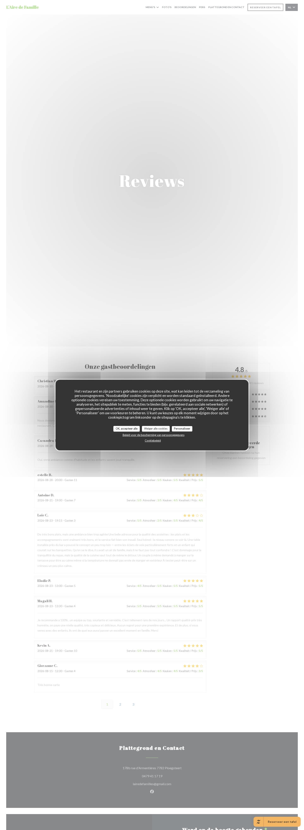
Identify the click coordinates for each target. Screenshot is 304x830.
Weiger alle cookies (156, 428)
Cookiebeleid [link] (153, 440)
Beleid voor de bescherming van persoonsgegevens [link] (153, 434)
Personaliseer (182, 428)
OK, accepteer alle (127, 428)
